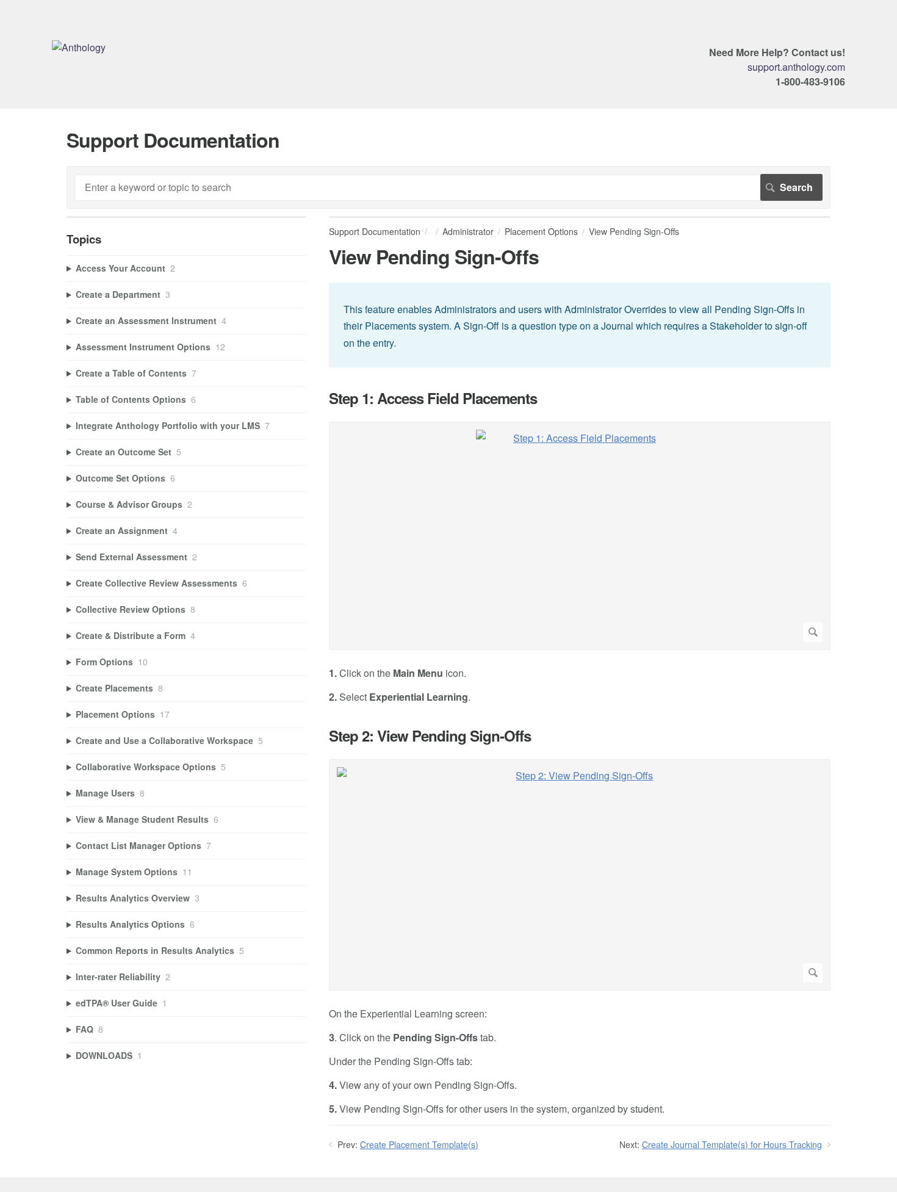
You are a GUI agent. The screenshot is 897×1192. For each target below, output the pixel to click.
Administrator (468, 231)
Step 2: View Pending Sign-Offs (430, 736)
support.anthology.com (796, 67)
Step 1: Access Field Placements (433, 398)
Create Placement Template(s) (419, 1144)
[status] (579, 325)
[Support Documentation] (79, 47)
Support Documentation (374, 231)
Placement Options (541, 231)
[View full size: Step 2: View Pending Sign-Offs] (580, 875)
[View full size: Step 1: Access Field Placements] (580, 536)
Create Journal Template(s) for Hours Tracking (732, 1144)
